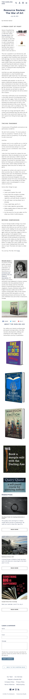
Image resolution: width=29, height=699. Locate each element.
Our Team (10, 677)
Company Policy (9, 682)
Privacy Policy (20, 682)
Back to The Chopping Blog (15, 667)
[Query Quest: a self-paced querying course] (14, 485)
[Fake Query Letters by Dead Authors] (14, 353)
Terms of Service (9, 684)
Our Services (18, 677)
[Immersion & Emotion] (14, 387)
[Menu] (26, 2)
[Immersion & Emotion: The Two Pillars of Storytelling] (14, 309)
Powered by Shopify (21, 694)
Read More (14, 529)
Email (3, 634)
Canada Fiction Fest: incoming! (9, 601)
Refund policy (20, 684)
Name (3, 628)
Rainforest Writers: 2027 (8, 556)
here (18, 250)
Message (4, 641)
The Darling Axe (7, 2)
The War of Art (6, 35)
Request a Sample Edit (14, 679)
